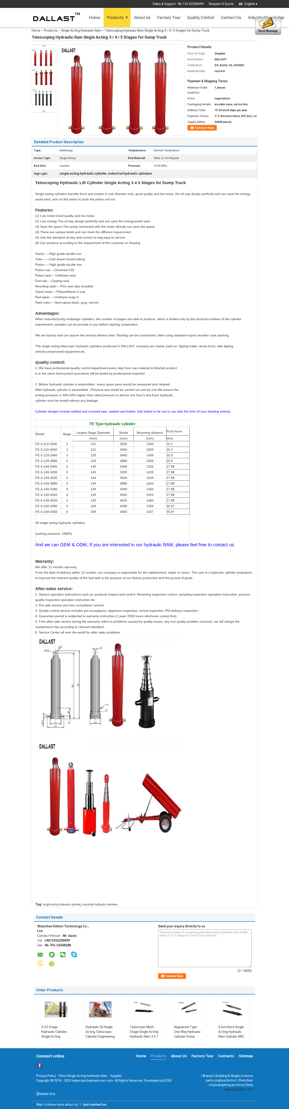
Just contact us (94, 1104)
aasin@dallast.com (239, 1089)
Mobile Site (47, 1094)
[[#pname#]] (121, 89)
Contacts (226, 1056)
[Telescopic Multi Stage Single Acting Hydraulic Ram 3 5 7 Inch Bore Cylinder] (144, 1009)
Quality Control (200, 17)
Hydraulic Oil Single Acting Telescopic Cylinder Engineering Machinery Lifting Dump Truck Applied (100, 1036)
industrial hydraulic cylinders (100, 904)
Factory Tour (168, 17)
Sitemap (246, 1056)
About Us (142, 17)
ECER (168, 1080)
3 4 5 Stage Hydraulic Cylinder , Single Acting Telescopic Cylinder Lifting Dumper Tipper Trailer (55, 1039)
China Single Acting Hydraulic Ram (83, 1076)
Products (115, 17)
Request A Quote (221, 4)
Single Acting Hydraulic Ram (81, 30)
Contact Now (204, 127)
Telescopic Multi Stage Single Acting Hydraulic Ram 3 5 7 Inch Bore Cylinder (144, 1034)
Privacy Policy (46, 1076)
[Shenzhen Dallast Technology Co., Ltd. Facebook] (39, 1065)
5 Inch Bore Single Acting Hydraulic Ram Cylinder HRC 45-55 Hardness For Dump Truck (232, 1036)
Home (94, 17)
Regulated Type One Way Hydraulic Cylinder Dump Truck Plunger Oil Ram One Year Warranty (187, 1039)
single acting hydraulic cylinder (62, 904)
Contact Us (231, 17)
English (250, 4)
